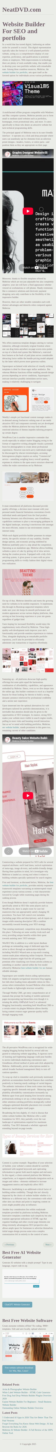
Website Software (36, 1320)
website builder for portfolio (14, 72)
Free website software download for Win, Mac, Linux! (19, 1369)
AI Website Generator (21, 1255)
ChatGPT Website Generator (17, 1304)
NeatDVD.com (21, 9)
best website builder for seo (33, 968)
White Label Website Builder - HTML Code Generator (26, 1392)
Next (48, 1244)
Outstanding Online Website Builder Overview (22, 1408)
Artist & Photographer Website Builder (19, 1389)
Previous (9, 1244)
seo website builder (10, 727)
